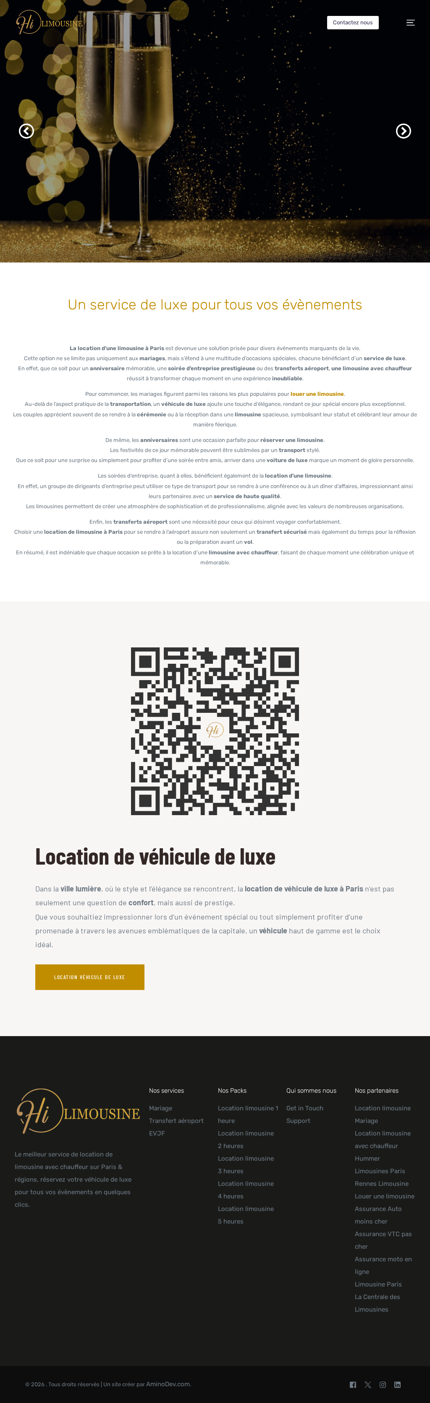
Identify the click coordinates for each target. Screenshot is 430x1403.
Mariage (160, 1108)
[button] (26, 131)
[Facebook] (353, 1384)
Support (298, 1121)
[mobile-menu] (404, 22)
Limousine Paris (378, 1284)
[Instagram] (382, 1384)
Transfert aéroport (176, 1121)
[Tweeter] (367, 1384)
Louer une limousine (384, 1196)
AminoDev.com (168, 1384)
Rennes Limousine (382, 1183)
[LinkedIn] (397, 1384)
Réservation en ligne (231, 212)
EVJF (157, 1133)
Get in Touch (304, 1108)
